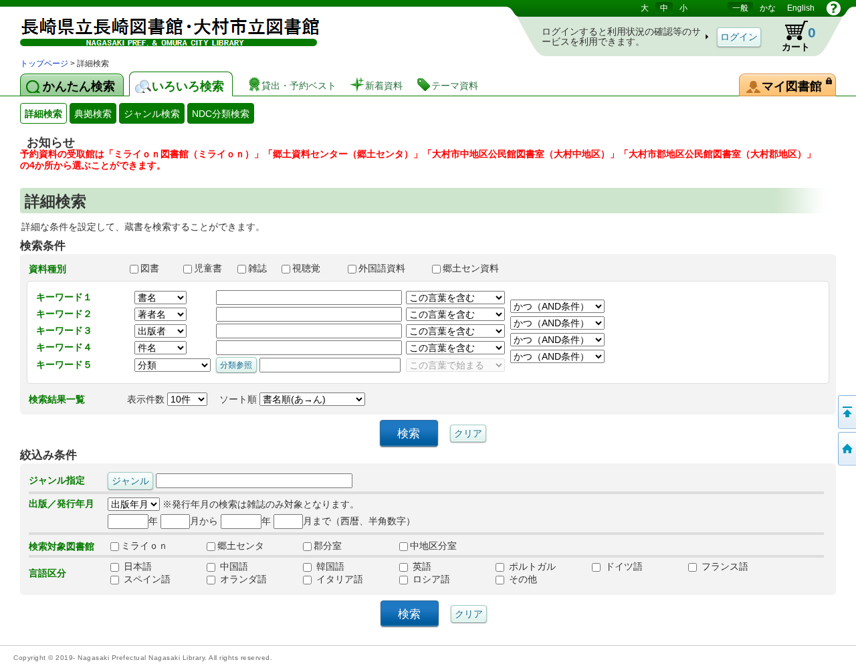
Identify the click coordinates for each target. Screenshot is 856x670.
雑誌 (259, 268)
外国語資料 (389, 268)
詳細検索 (43, 113)
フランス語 (723, 566)
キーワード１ (64, 297)
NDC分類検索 (220, 113)
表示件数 (147, 399)
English (801, 8)
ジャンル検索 (152, 113)
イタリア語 (338, 579)
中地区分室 (433, 545)
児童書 (209, 268)
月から (204, 521)
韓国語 (329, 566)
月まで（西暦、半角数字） (359, 521)
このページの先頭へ (846, 412)
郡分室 (328, 545)
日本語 (136, 566)
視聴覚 (313, 268)
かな (768, 8)
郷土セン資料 (477, 268)
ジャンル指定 (57, 480)
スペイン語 (146, 579)
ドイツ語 (623, 566)
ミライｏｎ (144, 545)
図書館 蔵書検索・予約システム (160, 28)
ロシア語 (430, 579)
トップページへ (846, 448)
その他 (521, 579)
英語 (420, 566)
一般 (740, 8)
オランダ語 (242, 579)
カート (792, 36)
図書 (155, 268)
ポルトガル (531, 566)
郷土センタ (240, 545)
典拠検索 (93, 113)
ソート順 (239, 399)
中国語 (232, 566)
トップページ (44, 63)
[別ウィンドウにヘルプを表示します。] (833, 8)
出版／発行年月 (61, 503)
